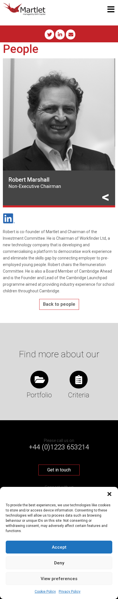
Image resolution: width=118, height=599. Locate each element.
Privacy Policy (69, 592)
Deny (59, 563)
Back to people (59, 304)
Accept (59, 547)
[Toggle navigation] (111, 9)
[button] (109, 494)
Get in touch (59, 470)
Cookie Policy (45, 592)
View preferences (59, 578)
